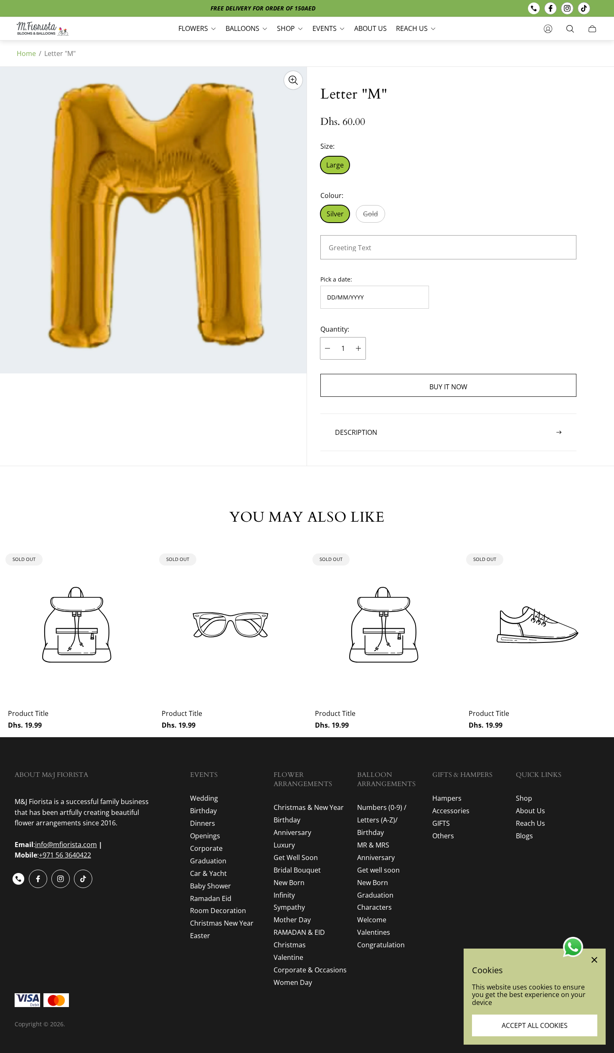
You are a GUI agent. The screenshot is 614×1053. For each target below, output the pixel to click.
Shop (524, 798)
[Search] (570, 29)
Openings (205, 835)
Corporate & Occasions (310, 969)
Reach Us (530, 823)
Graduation (208, 860)
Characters (374, 907)
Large (335, 165)
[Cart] (592, 29)
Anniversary (292, 832)
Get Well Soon (296, 857)
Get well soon (378, 870)
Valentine (288, 957)
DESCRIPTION (356, 432)
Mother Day (292, 919)
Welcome (371, 919)
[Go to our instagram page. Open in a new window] (567, 8)
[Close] (594, 960)
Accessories (450, 810)
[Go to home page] (43, 29)
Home (26, 53)
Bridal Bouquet (297, 870)
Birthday (203, 810)
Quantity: (334, 329)
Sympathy (289, 907)
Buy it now (448, 386)
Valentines (373, 932)
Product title (28, 713)
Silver (335, 213)
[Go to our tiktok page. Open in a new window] (584, 8)
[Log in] (548, 29)
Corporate (206, 848)
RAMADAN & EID (299, 932)
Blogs (524, 835)
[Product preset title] (77, 625)
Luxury (284, 845)
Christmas (290, 944)
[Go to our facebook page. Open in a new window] (550, 8)
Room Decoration (218, 910)
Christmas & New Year (309, 807)
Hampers (447, 798)
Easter (200, 935)
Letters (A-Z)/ (377, 820)
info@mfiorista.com (66, 844)
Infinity (284, 895)
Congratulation (381, 944)
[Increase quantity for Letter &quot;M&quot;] (358, 348)
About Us (530, 810)
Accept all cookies (535, 1025)
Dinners (202, 823)
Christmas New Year (222, 923)
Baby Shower (210, 886)
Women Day (293, 982)
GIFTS (441, 823)
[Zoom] (293, 80)
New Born (289, 882)
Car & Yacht (208, 873)
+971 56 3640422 (65, 855)
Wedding (204, 798)
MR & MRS (373, 845)
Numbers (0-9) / (381, 807)
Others (443, 835)
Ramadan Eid (210, 898)
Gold (370, 213)
